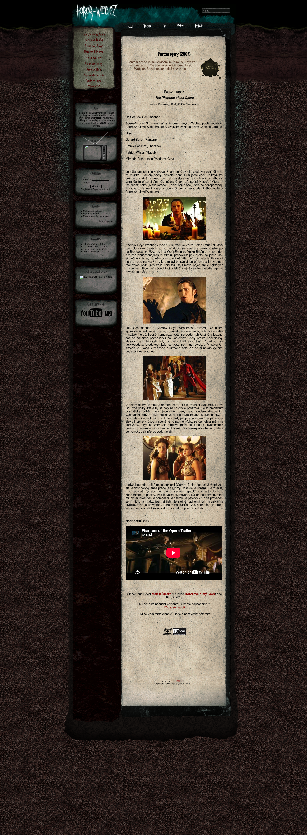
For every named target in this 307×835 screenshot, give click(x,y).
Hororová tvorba (94, 51)
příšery (81, 120)
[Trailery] (147, 27)
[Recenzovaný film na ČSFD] (167, 634)
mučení (98, 118)
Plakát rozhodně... (92, 214)
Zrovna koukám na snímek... (97, 216)
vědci (87, 123)
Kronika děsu (94, 69)
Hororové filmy (94, 45)
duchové (95, 113)
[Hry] (164, 27)
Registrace (86, 189)
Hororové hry (94, 57)
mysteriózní (108, 118)
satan (88, 120)
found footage (107, 113)
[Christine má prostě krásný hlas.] (174, 458)
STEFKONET (177, 681)
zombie (110, 123)
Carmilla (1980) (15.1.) (95, 246)
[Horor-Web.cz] (130, 27)
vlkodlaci (94, 123)
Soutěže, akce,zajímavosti (94, 83)
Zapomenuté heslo (102, 189)
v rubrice (178, 594)
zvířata (96, 126)
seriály (95, 120)
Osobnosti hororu (94, 74)
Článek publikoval (139, 594)
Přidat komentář (174, 607)
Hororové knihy (94, 63)
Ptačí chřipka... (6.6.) (94, 244)
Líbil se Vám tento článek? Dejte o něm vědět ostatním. (174, 614)
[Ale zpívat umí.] (174, 300)
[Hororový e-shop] (180, 27)
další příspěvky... (107, 221)
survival (111, 120)
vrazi (212, 594)
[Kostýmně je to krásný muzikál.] (174, 378)
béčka (82, 113)
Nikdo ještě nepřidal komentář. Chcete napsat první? (174, 604)
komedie (101, 115)
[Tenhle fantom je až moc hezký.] (174, 218)
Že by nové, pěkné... (93, 211)
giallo (82, 115)
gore (87, 115)
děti (88, 113)
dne (219, 594)
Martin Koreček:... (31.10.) (97, 251)
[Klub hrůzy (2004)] (95, 145)
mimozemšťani (86, 118)
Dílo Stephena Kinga (94, 34)
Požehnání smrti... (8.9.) (96, 249)
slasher (102, 120)
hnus (93, 115)
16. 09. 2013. (174, 597)
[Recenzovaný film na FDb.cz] (179, 634)
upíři (82, 123)
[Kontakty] (198, 27)
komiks (110, 115)
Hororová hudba (94, 39)
